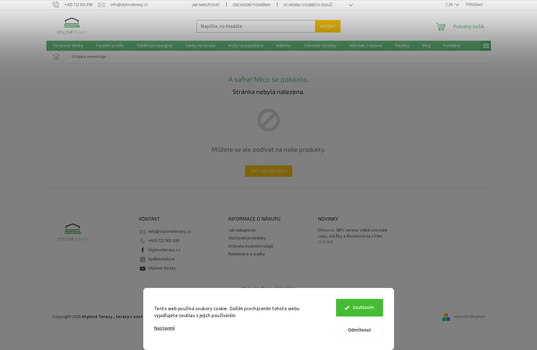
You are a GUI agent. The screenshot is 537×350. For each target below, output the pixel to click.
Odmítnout (359, 330)
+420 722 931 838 (164, 241)
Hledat (327, 26)
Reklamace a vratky (246, 254)
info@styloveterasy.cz (169, 231)
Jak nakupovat (206, 5)
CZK (450, 5)
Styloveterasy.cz (164, 250)
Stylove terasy (162, 268)
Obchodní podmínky (252, 5)
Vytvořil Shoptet (469, 317)
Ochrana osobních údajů (307, 5)
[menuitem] (68, 46)
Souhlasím (363, 307)
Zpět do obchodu (268, 171)
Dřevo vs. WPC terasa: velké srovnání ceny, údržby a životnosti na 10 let (352, 233)
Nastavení (164, 328)
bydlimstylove (161, 259)
